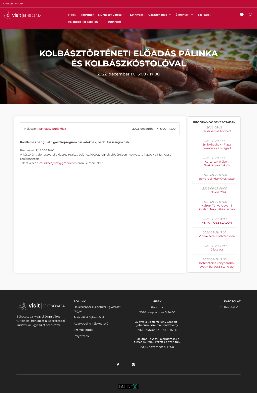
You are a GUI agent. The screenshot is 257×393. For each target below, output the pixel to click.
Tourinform (113, 21)
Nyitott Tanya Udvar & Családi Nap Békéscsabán (217, 207)
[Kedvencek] (242, 15)
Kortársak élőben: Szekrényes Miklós (217, 163)
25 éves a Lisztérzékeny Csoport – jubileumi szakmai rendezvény (157, 323)
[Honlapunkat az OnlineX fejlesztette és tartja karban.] (128, 386)
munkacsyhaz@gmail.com (58, 163)
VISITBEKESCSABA (22, 15)
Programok (87, 14)
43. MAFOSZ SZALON (217, 222)
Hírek (71, 14)
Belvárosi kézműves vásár (217, 178)
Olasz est (217, 249)
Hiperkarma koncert (217, 131)
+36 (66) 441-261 (229, 307)
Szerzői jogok (83, 330)
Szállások (204, 14)
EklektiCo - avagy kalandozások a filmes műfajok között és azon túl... (157, 340)
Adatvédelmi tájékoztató (91, 323)
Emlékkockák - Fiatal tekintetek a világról (217, 146)
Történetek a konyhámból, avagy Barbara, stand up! (217, 264)
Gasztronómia (158, 14)
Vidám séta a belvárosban (217, 236)
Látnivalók (137, 14)
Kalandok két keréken (83, 21)
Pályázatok (81, 336)
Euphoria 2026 (217, 192)
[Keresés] (250, 15)
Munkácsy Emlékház (51, 128)
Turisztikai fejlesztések (89, 317)
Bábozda (157, 307)
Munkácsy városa (110, 14)
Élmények (183, 14)
